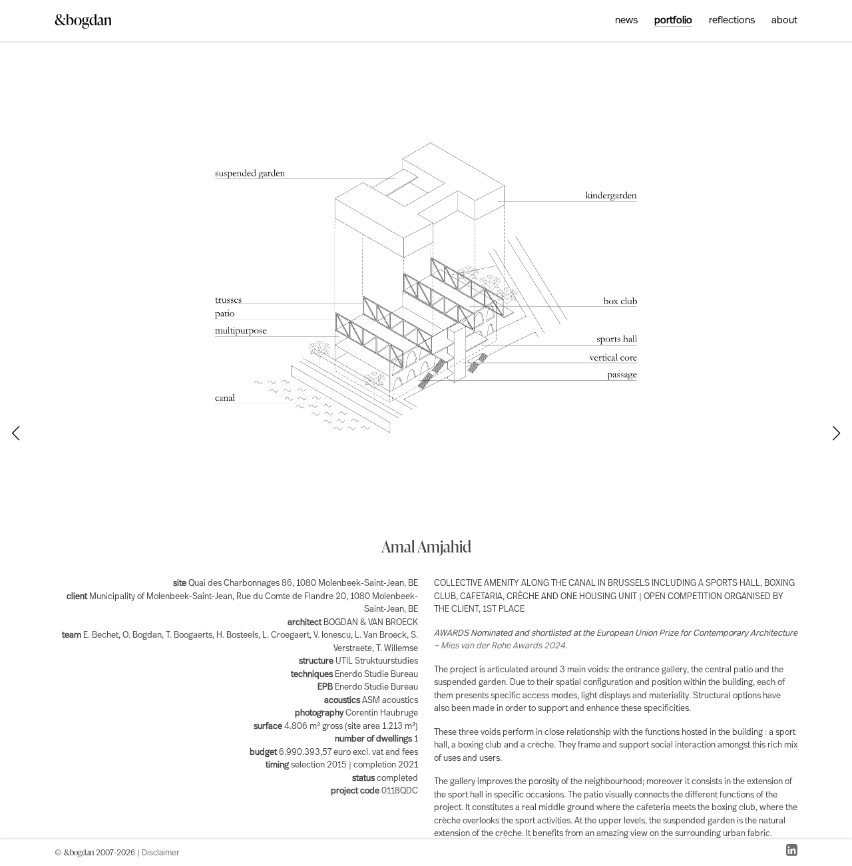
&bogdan (83, 19)
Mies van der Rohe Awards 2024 (503, 646)
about (784, 21)
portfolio (673, 21)
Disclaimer (160, 853)
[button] (836, 433)
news (626, 21)
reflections (732, 21)
